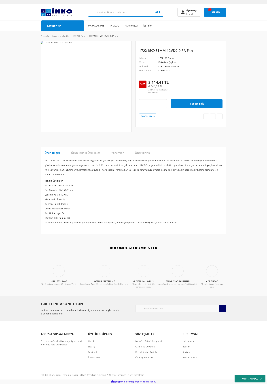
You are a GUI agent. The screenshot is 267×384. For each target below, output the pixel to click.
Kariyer (186, 352)
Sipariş (91, 346)
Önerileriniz (142, 153)
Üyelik (91, 341)
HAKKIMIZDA (131, 25)
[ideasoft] (117, 381)
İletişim (186, 346)
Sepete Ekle (197, 103)
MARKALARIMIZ (96, 25)
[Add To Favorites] (206, 116)
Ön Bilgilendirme (144, 357)
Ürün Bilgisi (52, 153)
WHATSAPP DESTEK (252, 378)
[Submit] (222, 308)
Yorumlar (117, 153)
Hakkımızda (189, 341)
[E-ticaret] (133, 381)
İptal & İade (94, 357)
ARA (157, 12)
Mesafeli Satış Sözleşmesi (148, 341)
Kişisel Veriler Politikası (147, 352)
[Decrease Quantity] (142, 103)
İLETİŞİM (147, 25)
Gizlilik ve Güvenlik (145, 346)
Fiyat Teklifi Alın (148, 116)
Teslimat (92, 352)
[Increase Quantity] (163, 103)
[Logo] (56, 12)
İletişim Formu (190, 357)
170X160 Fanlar (166, 58)
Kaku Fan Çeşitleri (167, 62)
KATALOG (114, 25)
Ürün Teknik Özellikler (85, 153)
